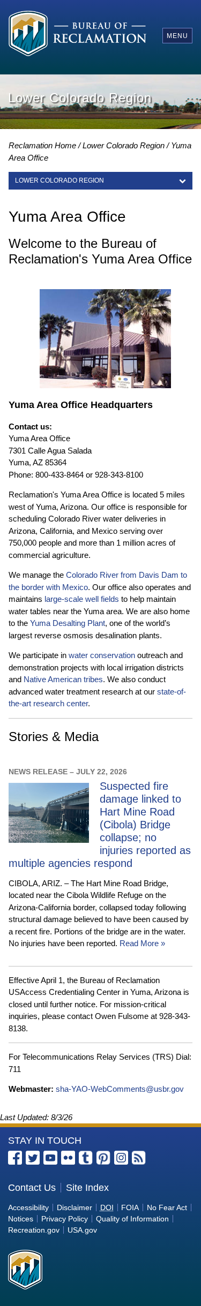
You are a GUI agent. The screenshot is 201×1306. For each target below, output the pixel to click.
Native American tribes (63, 679)
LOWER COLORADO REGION (59, 180)
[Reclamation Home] (77, 35)
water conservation (102, 655)
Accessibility (28, 1207)
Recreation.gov (33, 1230)
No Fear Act (167, 1207)
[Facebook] (15, 1158)
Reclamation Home (42, 145)
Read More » (142, 943)
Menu (177, 36)
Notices (20, 1218)
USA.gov (82, 1230)
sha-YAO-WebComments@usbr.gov (120, 1088)
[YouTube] (50, 1158)
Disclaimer (74, 1207)
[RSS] (139, 1158)
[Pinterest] (103, 1158)
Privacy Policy (64, 1218)
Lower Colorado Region (124, 145)
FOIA (130, 1207)
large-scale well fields (81, 598)
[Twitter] (33, 1158)
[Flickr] (68, 1158)
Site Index (87, 1187)
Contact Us (32, 1187)
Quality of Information (132, 1218)
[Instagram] (121, 1158)
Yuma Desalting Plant (67, 623)
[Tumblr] (86, 1158)
